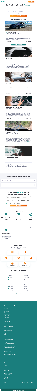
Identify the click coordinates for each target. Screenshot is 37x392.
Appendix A (6, 377)
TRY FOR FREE (31, 1)
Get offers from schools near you (19, 390)
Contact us (5, 365)
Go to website (29, 41)
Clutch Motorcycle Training (12, 157)
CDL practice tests (6, 311)
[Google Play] (18, 317)
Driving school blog (7, 357)
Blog (5, 333)
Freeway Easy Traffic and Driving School (15, 107)
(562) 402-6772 (9, 118)
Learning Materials (6, 355)
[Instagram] (25, 382)
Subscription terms (7, 374)
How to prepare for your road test (9, 327)
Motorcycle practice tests (7, 312)
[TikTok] (27, 382)
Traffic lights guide (6, 342)
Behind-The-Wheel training (8, 330)
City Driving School (10, 132)
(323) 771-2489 (9, 143)
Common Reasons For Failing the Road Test (10, 346)
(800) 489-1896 (9, 41)
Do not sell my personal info (8, 373)
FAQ (5, 334)
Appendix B (6, 378)
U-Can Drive (9, 58)
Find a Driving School (7, 321)
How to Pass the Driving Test (8, 344)
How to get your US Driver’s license (9, 326)
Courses (5, 331)
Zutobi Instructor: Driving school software (10, 354)
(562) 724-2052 (9, 169)
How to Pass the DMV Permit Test (9, 343)
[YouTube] (22, 382)
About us (5, 364)
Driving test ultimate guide (8, 340)
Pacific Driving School (11, 83)
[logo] (3, 1)
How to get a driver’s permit (8, 329)
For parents (5, 335)
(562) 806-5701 (9, 93)
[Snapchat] (29, 382)
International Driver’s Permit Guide (9, 347)
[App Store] (18, 315)
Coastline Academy (12, 32)
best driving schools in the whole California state (18, 272)
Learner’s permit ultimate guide (8, 339)
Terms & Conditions (7, 370)
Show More (18, 293)
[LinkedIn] (32, 382)
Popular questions (6, 348)
